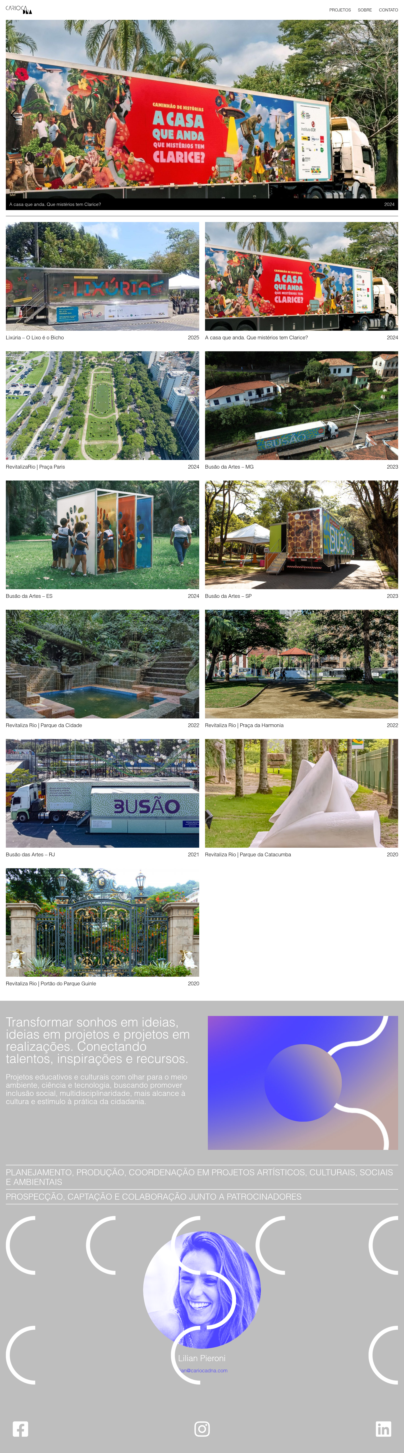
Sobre (365, 10)
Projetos (340, 10)
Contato (388, 10)
